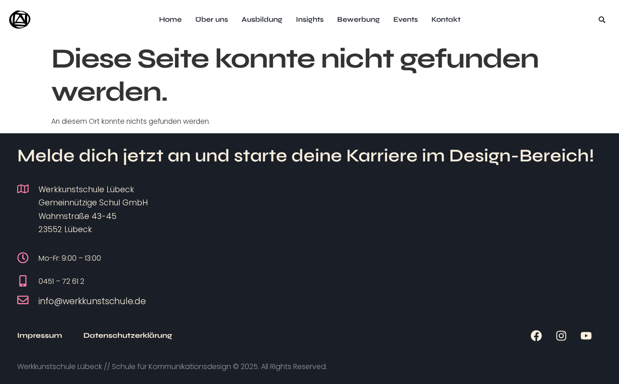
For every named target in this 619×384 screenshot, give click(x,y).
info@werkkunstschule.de (92, 301)
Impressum (39, 335)
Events (405, 19)
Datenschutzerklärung (127, 335)
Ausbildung (262, 19)
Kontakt (445, 19)
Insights (310, 19)
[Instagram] (561, 335)
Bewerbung (358, 19)
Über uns (211, 19)
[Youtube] (586, 335)
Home (170, 19)
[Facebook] (536, 335)
